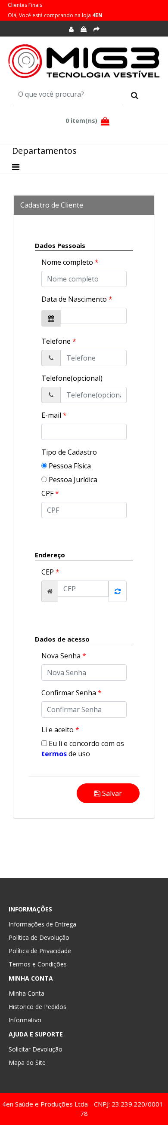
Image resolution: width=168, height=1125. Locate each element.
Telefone (58, 341)
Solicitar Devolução (35, 1049)
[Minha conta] (71, 29)
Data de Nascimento (76, 299)
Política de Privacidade (40, 951)
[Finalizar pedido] (96, 29)
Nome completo (70, 262)
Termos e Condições (38, 964)
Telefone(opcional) (72, 378)
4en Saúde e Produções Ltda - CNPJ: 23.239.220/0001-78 (84, 1109)
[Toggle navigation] (15, 167)
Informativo (25, 1020)
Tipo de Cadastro (69, 452)
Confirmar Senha (71, 692)
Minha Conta (26, 993)
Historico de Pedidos (37, 1007)
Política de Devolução (39, 937)
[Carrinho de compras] (83, 29)
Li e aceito (60, 729)
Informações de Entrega (42, 924)
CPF (50, 493)
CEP (50, 572)
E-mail (54, 415)
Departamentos (44, 150)
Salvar (111, 793)
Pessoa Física (69, 466)
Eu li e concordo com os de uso (82, 748)
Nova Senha (63, 655)
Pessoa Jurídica (72, 479)
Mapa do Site (27, 1062)
